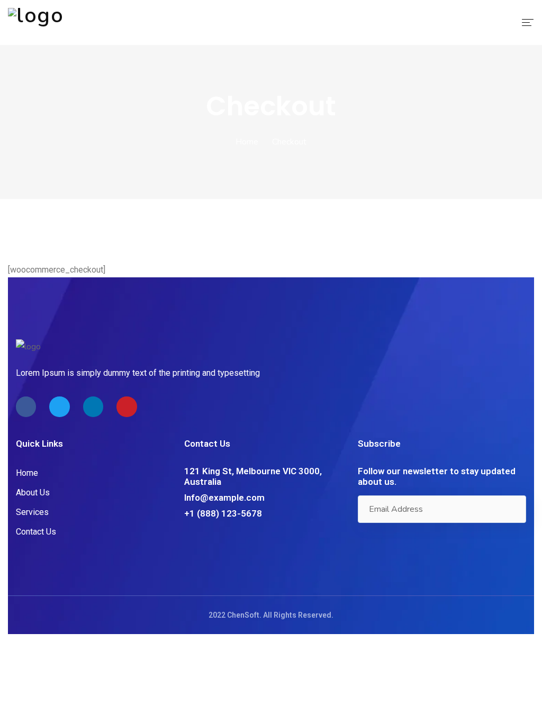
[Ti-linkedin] (93, 406)
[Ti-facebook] (26, 406)
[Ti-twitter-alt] (59, 406)
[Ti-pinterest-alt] (126, 406)
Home (247, 142)
